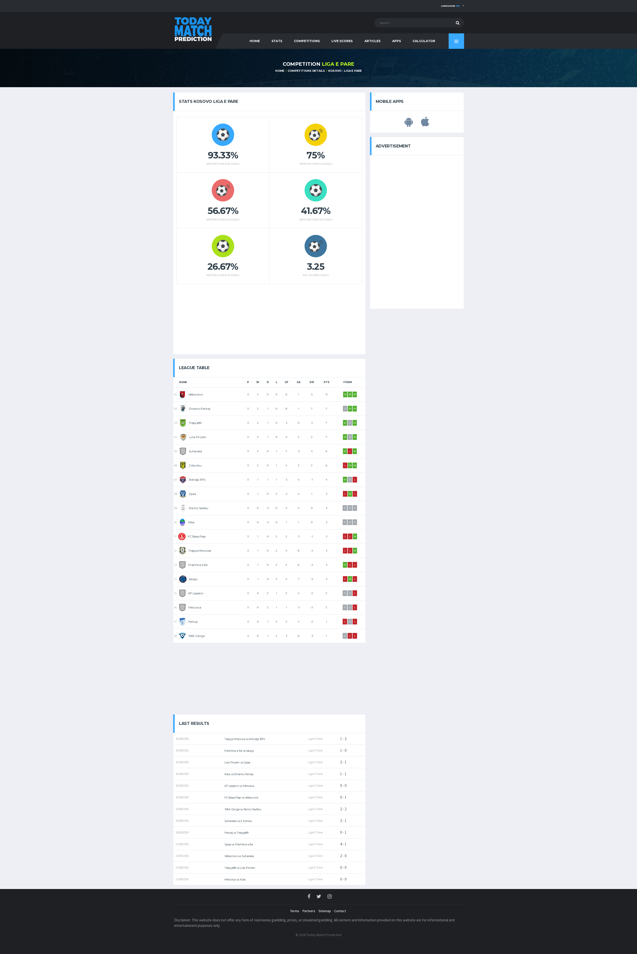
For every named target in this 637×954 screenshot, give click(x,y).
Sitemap (324, 911)
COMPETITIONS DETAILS (306, 70)
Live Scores (342, 41)
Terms (294, 911)
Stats (276, 41)
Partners (309, 911)
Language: (450, 5)
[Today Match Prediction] (193, 28)
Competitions (307, 41)
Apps (396, 41)
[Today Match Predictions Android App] (409, 124)
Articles (372, 41)
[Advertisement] (269, 317)
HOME (255, 41)
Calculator (424, 41)
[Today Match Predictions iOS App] (425, 124)
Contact (340, 911)
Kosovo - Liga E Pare (345, 70)
